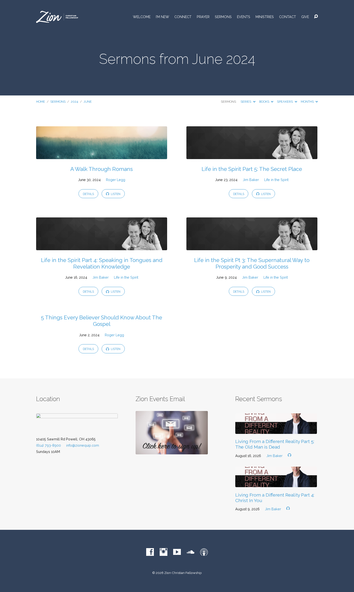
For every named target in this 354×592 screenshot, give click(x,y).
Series (246, 101)
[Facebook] (150, 552)
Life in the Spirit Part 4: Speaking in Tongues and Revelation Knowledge (101, 263)
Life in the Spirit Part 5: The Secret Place (252, 169)
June (88, 101)
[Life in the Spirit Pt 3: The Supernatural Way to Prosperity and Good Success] (251, 246)
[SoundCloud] (190, 552)
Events (243, 17)
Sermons (223, 17)
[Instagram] (163, 552)
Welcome (142, 17)
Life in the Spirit (276, 180)
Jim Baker (251, 180)
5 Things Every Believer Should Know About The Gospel (101, 320)
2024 (74, 101)
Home (40, 101)
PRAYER (203, 17)
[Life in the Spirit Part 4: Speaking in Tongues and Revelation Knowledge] (101, 246)
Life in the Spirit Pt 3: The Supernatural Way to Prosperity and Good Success (251, 263)
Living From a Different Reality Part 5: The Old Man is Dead (274, 444)
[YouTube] (177, 552)
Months (308, 101)
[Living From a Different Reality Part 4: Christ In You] (276, 483)
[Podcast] (204, 552)
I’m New (162, 17)
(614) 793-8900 (48, 445)
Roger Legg (115, 180)
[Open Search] (316, 17)
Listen (115, 194)
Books (264, 101)
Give (305, 17)
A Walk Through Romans (101, 169)
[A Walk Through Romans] (101, 155)
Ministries (265, 17)
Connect (182, 17)
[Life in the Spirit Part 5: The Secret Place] (251, 155)
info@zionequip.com (82, 445)
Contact (287, 17)
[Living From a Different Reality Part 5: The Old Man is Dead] (276, 430)
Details (88, 194)
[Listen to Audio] (289, 455)
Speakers (285, 101)
